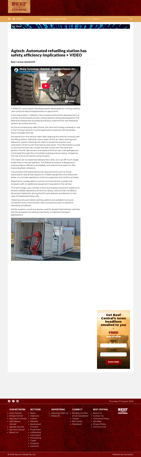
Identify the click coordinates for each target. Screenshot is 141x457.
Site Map (97, 421)
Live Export (35, 435)
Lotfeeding (35, 432)
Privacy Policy (99, 424)
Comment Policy (101, 418)
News (33, 413)
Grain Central (15, 413)
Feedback (77, 424)
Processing (35, 438)
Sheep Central (16, 416)
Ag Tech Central (17, 429)
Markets (34, 421)
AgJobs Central (16, 427)
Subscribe (113, 362)
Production (35, 429)
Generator (128, 454)
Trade (33, 440)
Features (34, 416)
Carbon (33, 418)
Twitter (75, 418)
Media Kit (55, 416)
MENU (19, 19)
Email (113, 350)
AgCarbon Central (17, 418)
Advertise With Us (59, 413)
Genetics (34, 446)
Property (34, 443)
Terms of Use (99, 427)
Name (113, 341)
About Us (13, 432)
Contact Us (98, 416)
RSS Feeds (77, 421)
